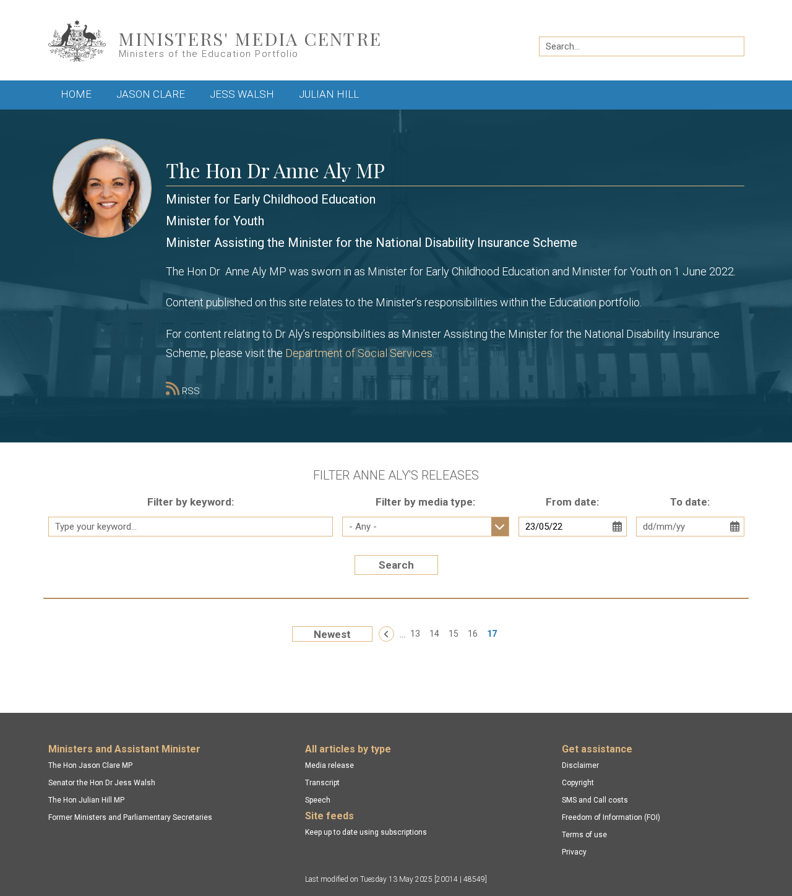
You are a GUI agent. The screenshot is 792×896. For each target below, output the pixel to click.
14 (434, 634)
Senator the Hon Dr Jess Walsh (101, 782)
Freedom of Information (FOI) (611, 817)
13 (415, 634)
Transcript (322, 782)
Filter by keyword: (190, 502)
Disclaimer (580, 765)
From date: (572, 502)
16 (473, 634)
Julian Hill (329, 94)
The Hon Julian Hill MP (86, 800)
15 (453, 634)
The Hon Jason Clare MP (90, 765)
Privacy (574, 852)
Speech (317, 800)
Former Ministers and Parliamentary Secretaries (130, 817)
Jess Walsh (242, 94)
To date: (690, 502)
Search (396, 565)
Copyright (578, 782)
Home (76, 94)
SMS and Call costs (595, 800)
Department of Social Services (359, 353)
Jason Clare (150, 94)
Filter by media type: (425, 502)
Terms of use (584, 834)
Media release (329, 765)
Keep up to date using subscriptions (366, 832)
